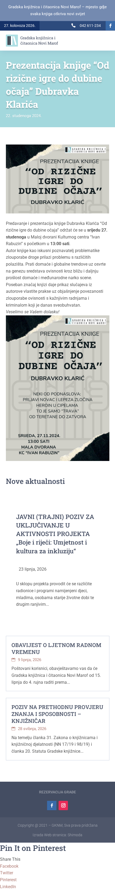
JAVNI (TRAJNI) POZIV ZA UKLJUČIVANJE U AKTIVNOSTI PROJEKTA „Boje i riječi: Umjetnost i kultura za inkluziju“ (55, 534)
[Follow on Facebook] (110, 25)
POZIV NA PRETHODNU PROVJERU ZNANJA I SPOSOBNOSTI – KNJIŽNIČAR (57, 713)
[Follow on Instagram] (63, 805)
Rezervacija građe (57, 792)
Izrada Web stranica (49, 835)
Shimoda (75, 835)
